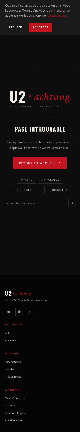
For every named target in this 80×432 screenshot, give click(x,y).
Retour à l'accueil (37, 163)
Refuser (15, 27)
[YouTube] (9, 312)
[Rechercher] (73, 203)
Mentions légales (15, 413)
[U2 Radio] (29, 312)
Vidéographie (13, 376)
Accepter (40, 27)
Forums (10, 405)
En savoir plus (57, 15)
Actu (29, 179)
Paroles (53, 179)
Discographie (28, 190)
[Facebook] (19, 312)
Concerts (60, 190)
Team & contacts (15, 398)
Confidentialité (14, 420)
